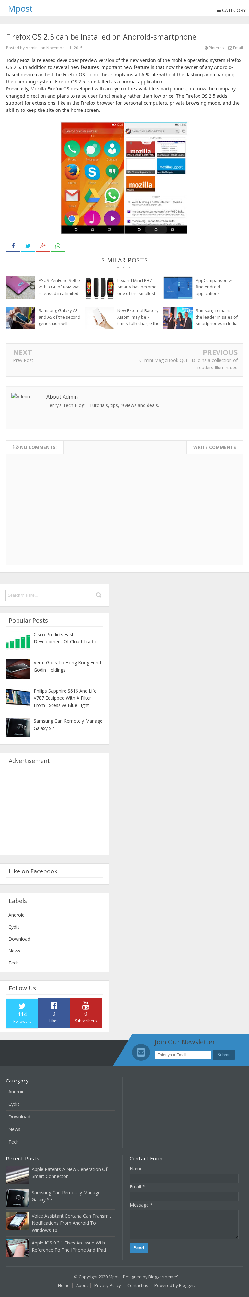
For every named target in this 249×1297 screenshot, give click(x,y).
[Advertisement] (54, 811)
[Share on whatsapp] (58, 246)
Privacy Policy (107, 1285)
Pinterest (216, 48)
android (16, 915)
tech (13, 963)
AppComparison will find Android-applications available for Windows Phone (215, 286)
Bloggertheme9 (163, 1276)
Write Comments (214, 447)
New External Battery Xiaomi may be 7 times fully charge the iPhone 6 (138, 317)
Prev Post (23, 360)
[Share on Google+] (43, 246)
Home (64, 1285)
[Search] (98, 595)
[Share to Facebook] (13, 246)
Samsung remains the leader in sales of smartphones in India (217, 317)
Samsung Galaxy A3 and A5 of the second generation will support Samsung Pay (59, 317)
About (82, 1285)
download (19, 939)
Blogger (186, 1285)
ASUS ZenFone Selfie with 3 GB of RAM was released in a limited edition (60, 286)
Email (237, 48)
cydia (14, 927)
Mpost (115, 1276)
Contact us (137, 1285)
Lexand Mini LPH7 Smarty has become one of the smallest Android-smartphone (138, 286)
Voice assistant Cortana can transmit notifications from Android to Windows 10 (71, 1223)
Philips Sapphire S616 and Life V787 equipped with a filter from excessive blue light (65, 698)
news (14, 951)
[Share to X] (28, 246)
